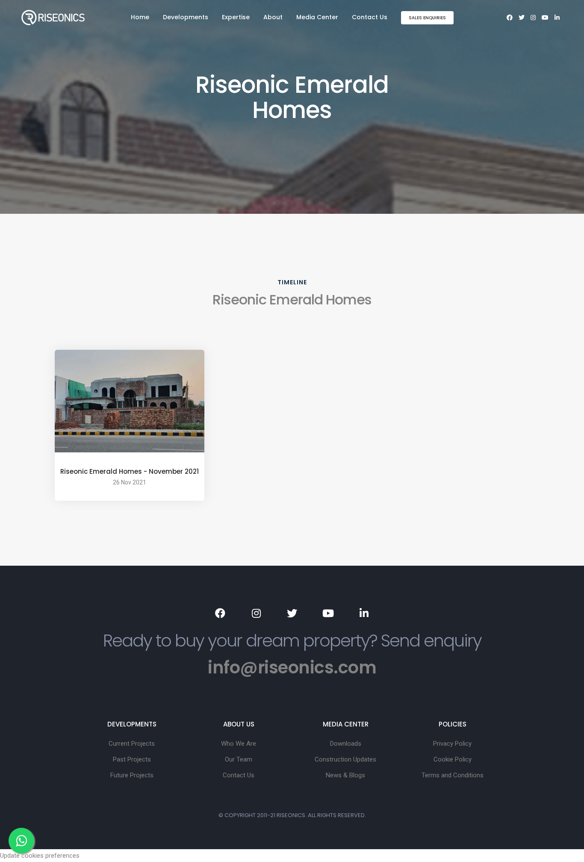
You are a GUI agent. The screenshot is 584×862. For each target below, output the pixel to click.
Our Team (238, 759)
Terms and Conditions (453, 775)
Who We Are (238, 743)
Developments (185, 17)
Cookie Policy (453, 759)
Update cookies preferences (40, 855)
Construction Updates (345, 759)
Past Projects (132, 759)
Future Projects (131, 775)
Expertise (236, 17)
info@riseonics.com (292, 667)
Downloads (345, 743)
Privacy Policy (452, 743)
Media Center (317, 17)
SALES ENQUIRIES (427, 18)
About (273, 17)
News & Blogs (345, 775)
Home (140, 17)
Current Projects (132, 743)
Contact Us (369, 17)
